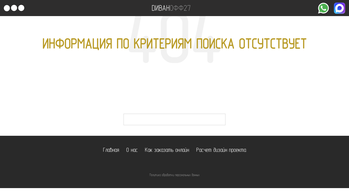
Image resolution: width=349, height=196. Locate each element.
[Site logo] (171, 8)
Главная (111, 150)
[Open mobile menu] (14, 8)
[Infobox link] (323, 8)
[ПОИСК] (220, 119)
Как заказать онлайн (167, 150)
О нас (132, 150)
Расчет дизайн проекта (221, 150)
